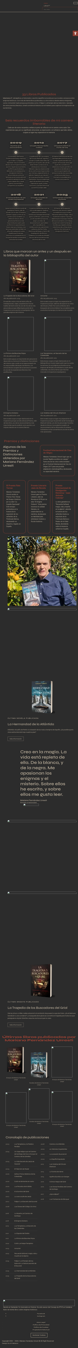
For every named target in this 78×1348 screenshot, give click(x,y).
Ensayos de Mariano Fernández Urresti (16, 1079)
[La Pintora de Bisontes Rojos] (21, 334)
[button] (75, 33)
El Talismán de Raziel (21, 1169)
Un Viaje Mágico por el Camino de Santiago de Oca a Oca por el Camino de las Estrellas (25, 1154)
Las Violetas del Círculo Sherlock (53, 413)
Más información (16, 739)
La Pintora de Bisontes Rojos (15, 353)
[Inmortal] (57, 276)
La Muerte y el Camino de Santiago (23, 1214)
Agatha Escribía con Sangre (59, 1177)
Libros (46, 6)
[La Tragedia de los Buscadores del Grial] (21, 276)
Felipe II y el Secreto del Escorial (25, 1201)
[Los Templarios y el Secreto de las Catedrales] (57, 334)
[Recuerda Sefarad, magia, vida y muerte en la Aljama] (16, 1106)
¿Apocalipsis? (54, 1194)
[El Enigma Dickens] (21, 393)
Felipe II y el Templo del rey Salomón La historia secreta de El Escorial (25, 1263)
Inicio (46, 3)
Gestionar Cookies (39, 1335)
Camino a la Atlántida (56, 1144)
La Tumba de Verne (56, 1172)
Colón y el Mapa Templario (23, 1243)
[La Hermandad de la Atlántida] (39, 1064)
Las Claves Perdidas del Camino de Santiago (60, 1188)
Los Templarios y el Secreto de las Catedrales (25, 1227)
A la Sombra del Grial (21, 1191)
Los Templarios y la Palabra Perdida (24, 1145)
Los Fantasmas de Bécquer (59, 1199)
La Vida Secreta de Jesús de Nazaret (24, 1162)
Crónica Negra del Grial (57, 1182)
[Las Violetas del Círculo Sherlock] (57, 393)
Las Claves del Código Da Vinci (25, 1206)
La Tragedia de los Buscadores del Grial (19, 296)
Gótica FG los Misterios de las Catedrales (24, 1175)
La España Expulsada (57, 1159)
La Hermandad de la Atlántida (31, 724)
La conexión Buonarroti (58, 1154)
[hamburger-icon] (75, 3)
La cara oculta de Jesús (22, 1196)
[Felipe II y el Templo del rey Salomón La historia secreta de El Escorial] (62, 1061)
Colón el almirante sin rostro (24, 1181)
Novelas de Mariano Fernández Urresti (39, 1084)
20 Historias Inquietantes (58, 1149)
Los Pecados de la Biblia (23, 1186)
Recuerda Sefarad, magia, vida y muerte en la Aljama (25, 1254)
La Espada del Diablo (21, 1233)
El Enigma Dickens (11, 413)
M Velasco (14, 1343)
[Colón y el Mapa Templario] (62, 1105)
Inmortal (43, 296)
